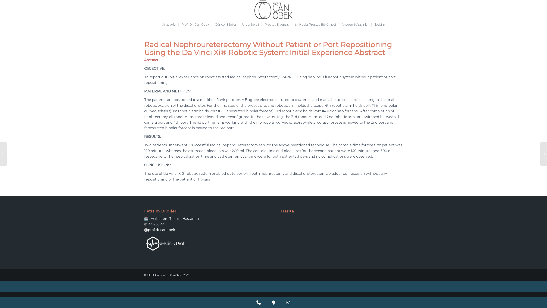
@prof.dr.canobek (159, 230)
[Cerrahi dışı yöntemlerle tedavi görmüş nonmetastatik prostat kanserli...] (3, 154)
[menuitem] (168, 24)
